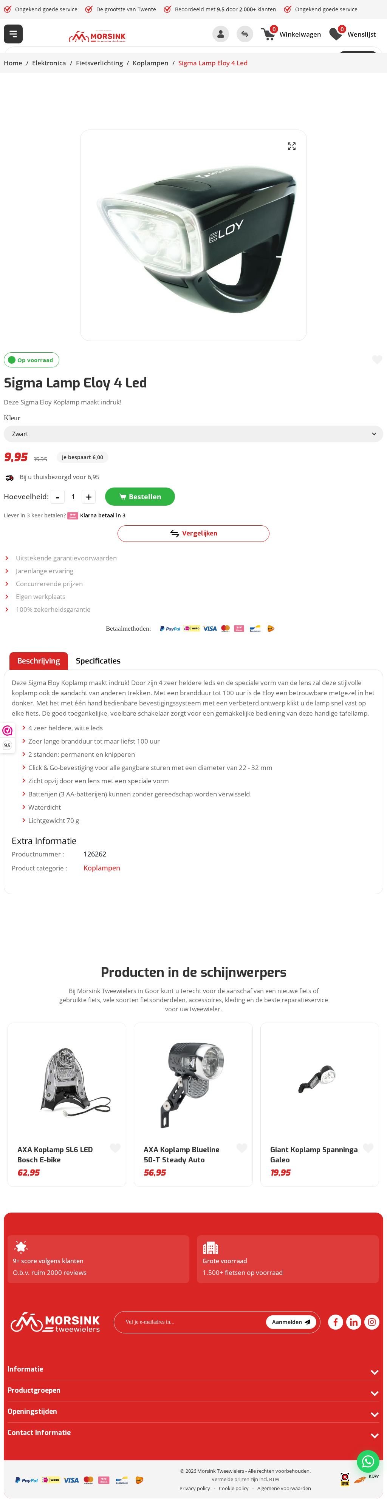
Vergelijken (199, 533)
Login (220, 34)
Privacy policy (195, 1488)
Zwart (20, 434)
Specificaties (98, 661)
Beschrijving (38, 661)
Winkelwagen (296, 33)
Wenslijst (358, 33)
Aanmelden (287, 1321)
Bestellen (145, 496)
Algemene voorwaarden (284, 1488)
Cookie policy (234, 1488)
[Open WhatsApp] (368, 1461)
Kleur (12, 418)
